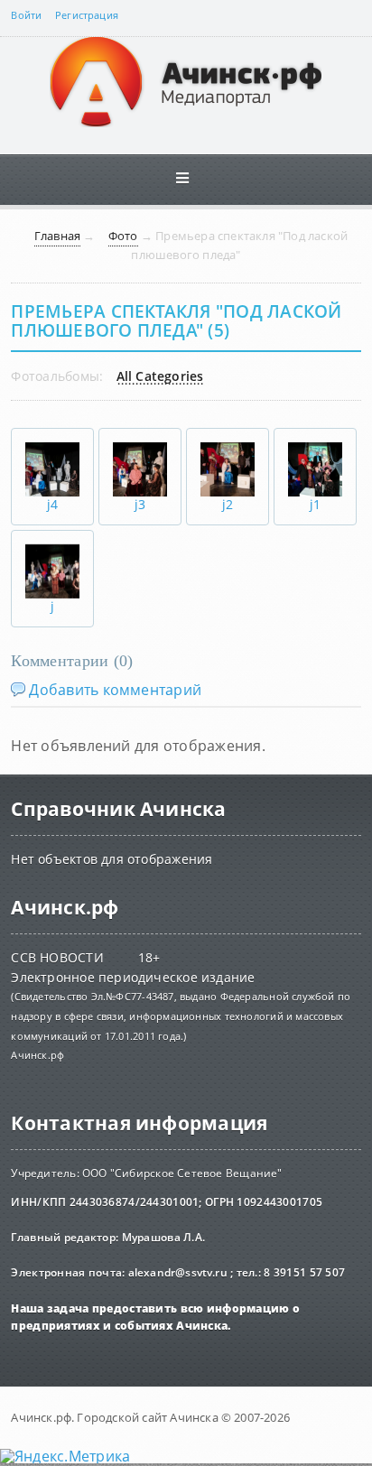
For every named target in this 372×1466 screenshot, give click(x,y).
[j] (52, 552)
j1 (315, 504)
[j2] (227, 450)
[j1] (315, 450)
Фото (123, 235)
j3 (140, 504)
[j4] (52, 450)
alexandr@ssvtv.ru (178, 1272)
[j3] (140, 450)
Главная (57, 235)
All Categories (160, 377)
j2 (227, 504)
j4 (52, 504)
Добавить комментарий (115, 690)
